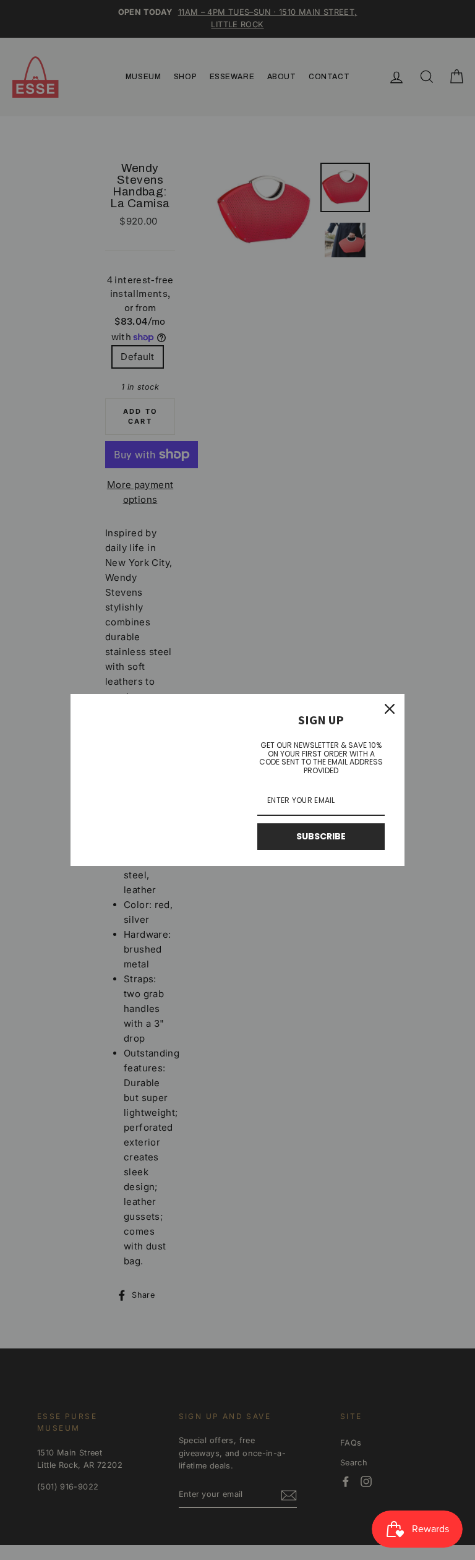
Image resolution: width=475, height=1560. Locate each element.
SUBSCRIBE (321, 836)
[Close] (389, 709)
